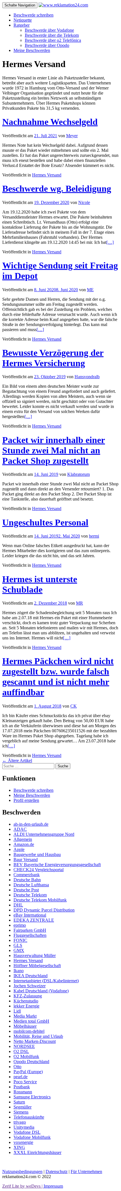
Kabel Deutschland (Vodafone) (41, 990)
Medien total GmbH (31, 1021)
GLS (18, 945)
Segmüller (23, 1107)
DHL (18, 905)
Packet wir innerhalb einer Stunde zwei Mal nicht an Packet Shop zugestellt (53, 450)
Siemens (21, 1112)
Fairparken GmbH (30, 930)
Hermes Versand (46, 175)
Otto (17, 1066)
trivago (20, 1122)
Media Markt (25, 1016)
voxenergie (23, 1142)
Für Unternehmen (86, 1171)
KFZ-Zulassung (28, 995)
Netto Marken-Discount (35, 1041)
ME (90, 289)
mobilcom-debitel (29, 1031)
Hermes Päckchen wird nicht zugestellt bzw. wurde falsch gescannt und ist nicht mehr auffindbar (58, 676)
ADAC (20, 829)
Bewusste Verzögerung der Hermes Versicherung (53, 358)
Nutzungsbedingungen (22, 1171)
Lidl (17, 1011)
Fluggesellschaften (30, 935)
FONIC (20, 940)
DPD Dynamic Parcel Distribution (44, 910)
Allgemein (23, 839)
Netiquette (23, 20)
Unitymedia (24, 1127)
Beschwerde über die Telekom (52, 35)
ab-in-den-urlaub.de (31, 824)
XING (19, 1147)
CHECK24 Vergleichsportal (39, 869)
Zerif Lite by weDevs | (23, 1186)
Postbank (22, 1086)
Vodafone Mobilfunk (32, 1137)
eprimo (20, 925)
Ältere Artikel (17, 760)
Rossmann (23, 1091)
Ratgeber (22, 25)
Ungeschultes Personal (45, 522)
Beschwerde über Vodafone (49, 30)
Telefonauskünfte (29, 1117)
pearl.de (21, 1076)
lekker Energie (26, 1006)
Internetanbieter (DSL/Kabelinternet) (46, 980)
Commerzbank (27, 874)
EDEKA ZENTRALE (34, 920)
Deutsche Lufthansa (31, 884)
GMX (19, 950)
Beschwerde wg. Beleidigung (56, 188)
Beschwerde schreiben (33, 15)
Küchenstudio (26, 1001)
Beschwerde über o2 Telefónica (53, 40)
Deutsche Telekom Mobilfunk (40, 900)
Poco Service (25, 1081)
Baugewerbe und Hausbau (37, 854)
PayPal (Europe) (28, 1071)
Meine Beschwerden (32, 50)
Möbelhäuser (25, 1026)
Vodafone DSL (27, 1132)
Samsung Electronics (32, 1096)
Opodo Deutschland (31, 1061)
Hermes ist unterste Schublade (39, 584)
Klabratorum (78, 474)
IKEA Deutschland (31, 975)
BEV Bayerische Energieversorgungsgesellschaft (57, 864)
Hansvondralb (87, 376)
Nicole (84, 202)
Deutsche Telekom (30, 894)
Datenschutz (57, 1171)
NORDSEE (24, 1046)
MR (79, 603)
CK (73, 706)
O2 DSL (21, 1051)
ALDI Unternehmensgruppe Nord (44, 834)
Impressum (53, 1186)
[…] (110, 242)
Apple (19, 849)
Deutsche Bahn (27, 879)
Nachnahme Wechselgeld (50, 122)
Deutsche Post (26, 889)
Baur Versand (26, 859)
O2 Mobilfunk (26, 1056)
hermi (94, 536)
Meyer (72, 135)
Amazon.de (24, 844)
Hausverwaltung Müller (35, 955)
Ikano (19, 970)
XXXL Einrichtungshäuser (37, 1152)
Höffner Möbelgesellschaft (37, 965)
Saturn (19, 1102)
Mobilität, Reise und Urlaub (38, 1036)
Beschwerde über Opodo (47, 45)
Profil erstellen (26, 800)
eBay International (30, 915)
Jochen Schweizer (30, 985)
